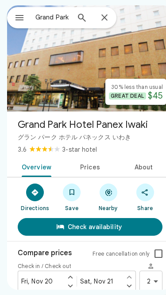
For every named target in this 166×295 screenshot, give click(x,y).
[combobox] (52, 17)
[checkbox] (158, 254)
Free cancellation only (121, 253)
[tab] (35, 166)
